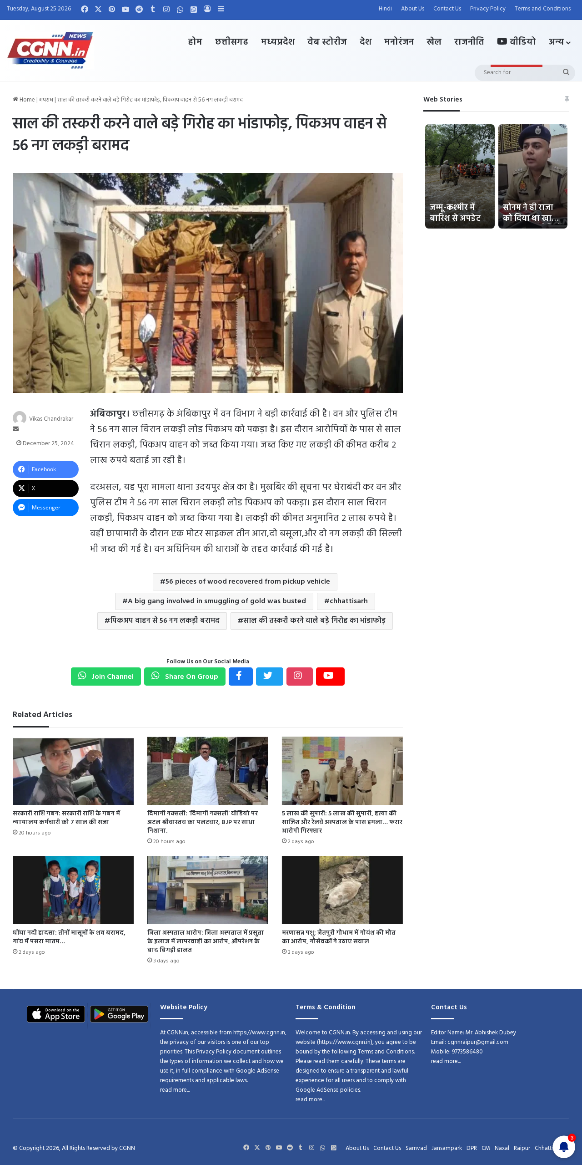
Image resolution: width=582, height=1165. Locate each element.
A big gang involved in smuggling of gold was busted (217, 601)
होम (195, 42)
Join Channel (112, 677)
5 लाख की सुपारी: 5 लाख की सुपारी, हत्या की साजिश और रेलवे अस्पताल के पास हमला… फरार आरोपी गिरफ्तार (342, 822)
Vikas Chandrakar (51, 419)
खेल (434, 42)
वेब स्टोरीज (327, 42)
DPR (472, 1148)
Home (26, 100)
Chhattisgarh (551, 1148)
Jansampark (446, 1148)
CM (486, 1148)
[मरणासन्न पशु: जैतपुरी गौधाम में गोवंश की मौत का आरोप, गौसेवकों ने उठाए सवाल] (342, 890)
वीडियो (521, 42)
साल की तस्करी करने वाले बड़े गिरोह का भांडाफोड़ (314, 621)
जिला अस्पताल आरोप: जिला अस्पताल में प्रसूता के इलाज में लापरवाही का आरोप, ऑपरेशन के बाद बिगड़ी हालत (205, 942)
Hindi (385, 9)
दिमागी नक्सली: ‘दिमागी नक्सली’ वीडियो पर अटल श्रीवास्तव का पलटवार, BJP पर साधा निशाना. (202, 822)
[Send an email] (16, 429)
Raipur (522, 1148)
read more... (175, 1090)
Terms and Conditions (543, 9)
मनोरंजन (399, 42)
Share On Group (190, 677)
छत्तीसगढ (231, 42)
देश (365, 42)
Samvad (416, 1148)
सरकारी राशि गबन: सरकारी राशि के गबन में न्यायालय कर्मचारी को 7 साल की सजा (66, 818)
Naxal (502, 1148)
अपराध (46, 100)
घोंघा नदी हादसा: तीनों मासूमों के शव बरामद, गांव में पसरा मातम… (69, 937)
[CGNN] (50, 50)
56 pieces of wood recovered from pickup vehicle (248, 582)
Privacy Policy (488, 9)
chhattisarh (349, 601)
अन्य (556, 42)
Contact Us (447, 9)
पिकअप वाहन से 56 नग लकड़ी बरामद (165, 621)
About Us (412, 9)
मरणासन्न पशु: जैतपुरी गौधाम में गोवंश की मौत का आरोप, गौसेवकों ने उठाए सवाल (339, 937)
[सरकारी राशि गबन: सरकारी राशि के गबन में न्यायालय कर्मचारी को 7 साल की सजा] (73, 771)
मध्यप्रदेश (278, 42)
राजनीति (469, 42)
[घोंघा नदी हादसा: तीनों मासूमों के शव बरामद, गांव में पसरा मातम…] (73, 890)
